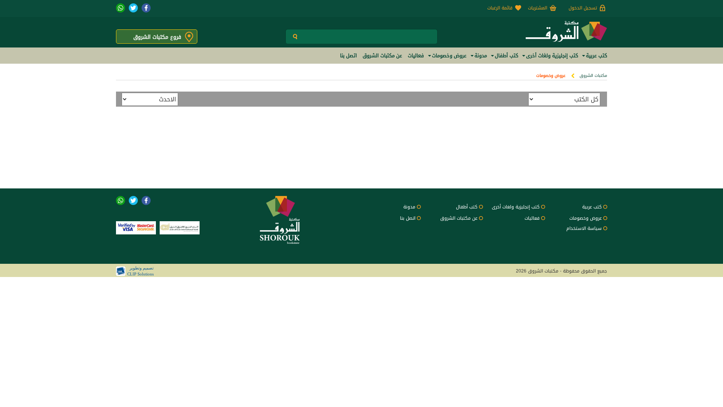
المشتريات (537, 8)
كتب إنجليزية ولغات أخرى (516, 207)
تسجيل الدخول (583, 8)
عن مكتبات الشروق (458, 218)
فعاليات (532, 218)
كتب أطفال (466, 207)
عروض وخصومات (551, 76)
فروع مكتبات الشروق (157, 37)
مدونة (409, 207)
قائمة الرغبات (500, 8)
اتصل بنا (407, 218)
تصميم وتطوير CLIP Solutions (140, 271)
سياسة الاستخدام (584, 228)
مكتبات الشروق (593, 76)
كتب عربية (592, 207)
